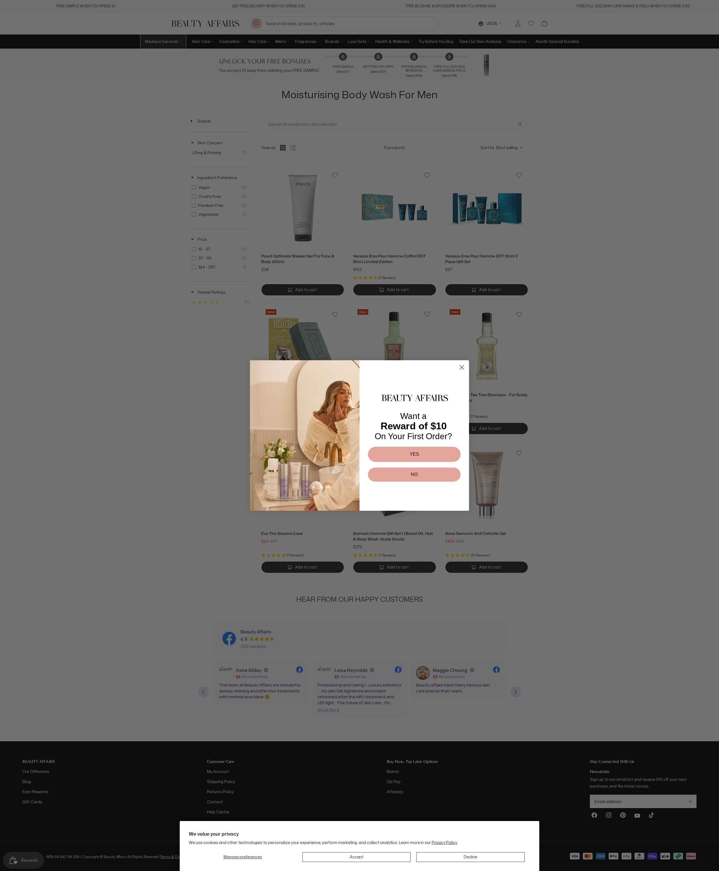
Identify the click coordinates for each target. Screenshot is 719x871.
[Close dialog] (462, 367)
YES (414, 454)
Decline (470, 856)
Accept (356, 856)
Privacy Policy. (445, 842)
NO (414, 474)
